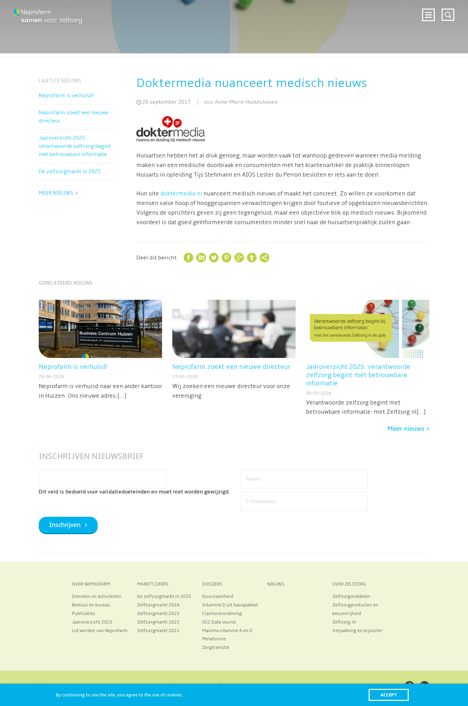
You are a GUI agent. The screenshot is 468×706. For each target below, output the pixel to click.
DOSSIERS (212, 584)
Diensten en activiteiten (96, 596)
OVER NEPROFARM (91, 584)
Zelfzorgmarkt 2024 (208, 14)
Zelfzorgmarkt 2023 (158, 613)
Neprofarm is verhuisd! (66, 95)
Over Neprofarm (151, 14)
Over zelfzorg (396, 14)
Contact (404, 25)
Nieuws (359, 14)
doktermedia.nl (181, 193)
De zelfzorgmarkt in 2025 (70, 171)
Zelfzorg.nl (344, 622)
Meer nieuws (56, 193)
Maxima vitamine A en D (227, 630)
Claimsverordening (222, 613)
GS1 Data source (219, 622)
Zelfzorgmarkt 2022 (158, 622)
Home (115, 14)
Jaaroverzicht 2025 (92, 622)
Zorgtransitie (216, 647)
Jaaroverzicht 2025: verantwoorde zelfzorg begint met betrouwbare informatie (75, 146)
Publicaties (83, 613)
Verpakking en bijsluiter (357, 630)
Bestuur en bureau (91, 605)
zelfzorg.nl (368, 25)
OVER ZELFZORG (349, 584)
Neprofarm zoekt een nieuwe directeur (73, 117)
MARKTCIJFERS (152, 584)
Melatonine (214, 639)
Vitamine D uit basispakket (230, 605)
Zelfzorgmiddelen (351, 596)
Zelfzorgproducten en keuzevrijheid (355, 609)
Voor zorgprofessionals (277, 14)
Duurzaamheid (217, 596)
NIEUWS (275, 584)
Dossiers (329, 14)
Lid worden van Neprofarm (99, 630)
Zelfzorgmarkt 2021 (158, 630)
